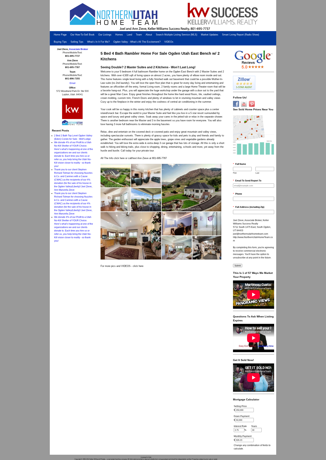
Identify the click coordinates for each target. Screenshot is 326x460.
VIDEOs (168, 41)
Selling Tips (77, 41)
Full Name (239, 164)
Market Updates (209, 34)
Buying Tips (60, 41)
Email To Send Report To (247, 180)
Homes (119, 34)
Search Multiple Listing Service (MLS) (176, 34)
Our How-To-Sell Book (82, 34)
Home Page (60, 34)
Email (72, 83)
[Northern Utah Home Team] (163, 15)
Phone (237, 194)
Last (257, 173)
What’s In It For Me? (98, 41)
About (149, 34)
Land (129, 34)
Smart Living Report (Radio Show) (240, 34)
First (235, 173)
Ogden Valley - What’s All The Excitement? (137, 41)
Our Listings (104, 34)
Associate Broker (78, 49)
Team (139, 34)
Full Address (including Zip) (248, 207)
